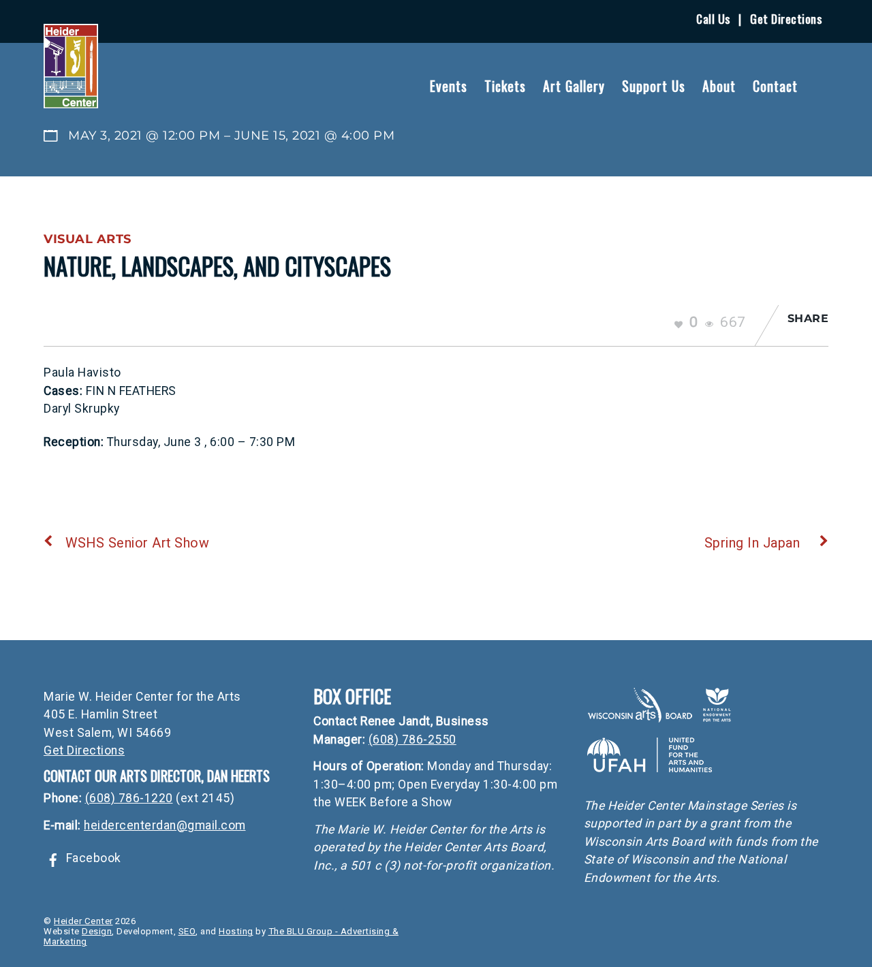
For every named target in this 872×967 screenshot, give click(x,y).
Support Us (653, 86)
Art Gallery (574, 86)
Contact (775, 86)
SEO (187, 931)
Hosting (236, 931)
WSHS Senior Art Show (137, 543)
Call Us (713, 18)
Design (97, 931)
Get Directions (786, 18)
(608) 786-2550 (412, 739)
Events (448, 86)
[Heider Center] (71, 99)
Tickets (505, 86)
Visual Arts (87, 239)
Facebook (92, 858)
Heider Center (83, 921)
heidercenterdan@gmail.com (165, 825)
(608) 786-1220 (129, 798)
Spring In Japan (752, 543)
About (719, 86)
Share (808, 318)
